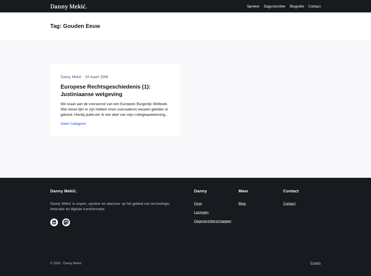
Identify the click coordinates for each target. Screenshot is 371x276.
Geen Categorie (73, 124)
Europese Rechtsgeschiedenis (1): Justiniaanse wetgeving (106, 90)
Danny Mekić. (68, 6)
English (315, 263)
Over (198, 204)
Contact (289, 204)
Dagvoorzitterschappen (212, 221)
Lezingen (201, 212)
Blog (242, 204)
